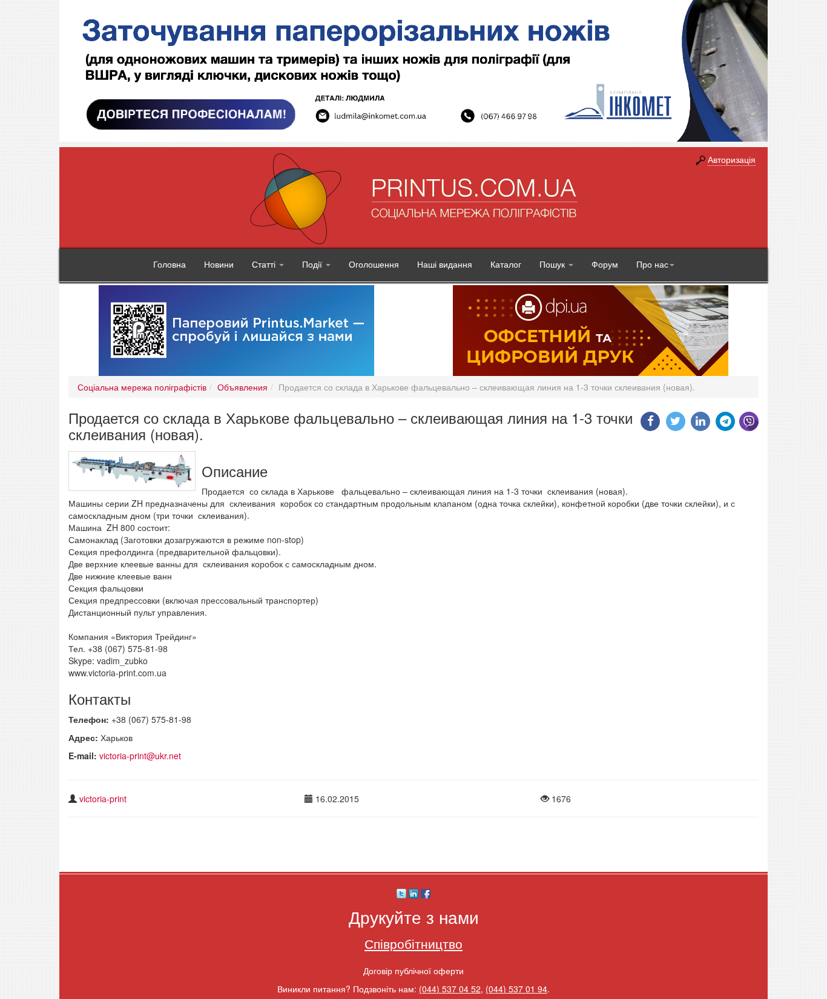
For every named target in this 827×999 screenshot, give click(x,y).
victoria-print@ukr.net (140, 756)
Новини (219, 264)
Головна (169, 264)
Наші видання (444, 264)
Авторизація (732, 159)
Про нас (652, 264)
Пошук (553, 264)
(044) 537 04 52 (450, 989)
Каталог (505, 264)
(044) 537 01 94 (516, 989)
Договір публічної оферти (413, 970)
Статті (265, 264)
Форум (604, 264)
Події (313, 264)
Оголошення (374, 264)
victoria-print (103, 799)
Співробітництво (413, 943)
